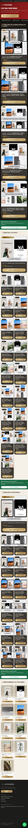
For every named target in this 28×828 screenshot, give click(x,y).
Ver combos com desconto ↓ (10, 15)
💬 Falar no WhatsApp (14, 227)
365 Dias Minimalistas (5, 798)
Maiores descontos (6, 20)
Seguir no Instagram (6, 791)
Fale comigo (3, 801)
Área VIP (3, 799)
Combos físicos (15, 20)
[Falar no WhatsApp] (25, 825)
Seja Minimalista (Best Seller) (7, 796)
